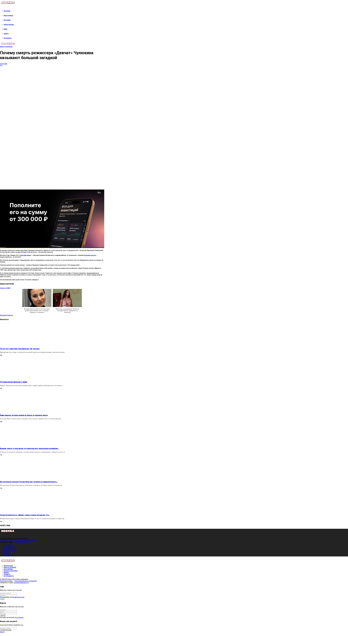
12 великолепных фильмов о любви (13, 382)
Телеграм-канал (25, 255)
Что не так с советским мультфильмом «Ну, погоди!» (20, 348)
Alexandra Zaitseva (6, 315)
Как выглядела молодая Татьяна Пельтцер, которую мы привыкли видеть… (29, 481)
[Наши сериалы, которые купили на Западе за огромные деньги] (52, 400)
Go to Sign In (19, 617)
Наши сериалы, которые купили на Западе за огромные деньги (24, 415)
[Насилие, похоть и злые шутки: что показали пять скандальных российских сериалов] (52, 433)
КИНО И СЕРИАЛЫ (6, 47)
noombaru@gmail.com (21, 542)
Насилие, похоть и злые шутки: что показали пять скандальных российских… (29, 448)
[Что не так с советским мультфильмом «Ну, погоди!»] (52, 334)
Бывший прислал (90, 255)
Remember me (7, 597)
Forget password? (18, 597)
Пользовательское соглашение (25, 540)
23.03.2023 (3, 64)
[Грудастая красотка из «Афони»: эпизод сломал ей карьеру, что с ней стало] (52, 500)
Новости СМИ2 (5, 288)
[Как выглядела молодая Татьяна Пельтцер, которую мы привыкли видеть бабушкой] (52, 467)
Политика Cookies (6, 540)
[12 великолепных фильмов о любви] (52, 367)
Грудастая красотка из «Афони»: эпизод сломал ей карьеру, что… (25, 515)
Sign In (2, 632)
